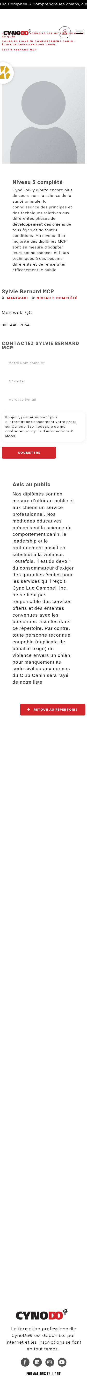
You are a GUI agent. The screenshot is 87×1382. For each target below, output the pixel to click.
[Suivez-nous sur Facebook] (25, 1362)
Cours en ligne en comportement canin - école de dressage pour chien (39, 43)
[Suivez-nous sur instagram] (49, 1362)
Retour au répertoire (55, 709)
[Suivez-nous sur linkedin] (37, 1362)
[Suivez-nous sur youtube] (62, 1362)
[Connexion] (65, 33)
